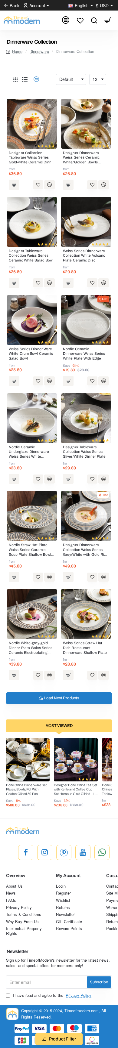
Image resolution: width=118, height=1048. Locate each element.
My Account (68, 875)
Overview (15, 875)
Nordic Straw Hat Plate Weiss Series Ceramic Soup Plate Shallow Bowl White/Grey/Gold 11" (30, 550)
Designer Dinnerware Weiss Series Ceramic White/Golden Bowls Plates (81, 158)
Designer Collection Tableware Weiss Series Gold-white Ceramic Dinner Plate (32, 158)
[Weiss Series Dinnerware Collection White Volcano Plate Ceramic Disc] (86, 222)
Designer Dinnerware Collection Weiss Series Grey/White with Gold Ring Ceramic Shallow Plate (86, 550)
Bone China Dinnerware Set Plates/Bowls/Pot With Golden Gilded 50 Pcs (26, 789)
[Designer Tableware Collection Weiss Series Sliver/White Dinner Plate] (86, 418)
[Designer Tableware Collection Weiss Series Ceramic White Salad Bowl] (32, 222)
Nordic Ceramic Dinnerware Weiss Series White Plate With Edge (84, 353)
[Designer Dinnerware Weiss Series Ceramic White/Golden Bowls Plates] (86, 124)
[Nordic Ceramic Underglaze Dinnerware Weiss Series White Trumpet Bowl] (32, 418)
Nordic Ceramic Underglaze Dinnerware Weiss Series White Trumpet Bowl (29, 452)
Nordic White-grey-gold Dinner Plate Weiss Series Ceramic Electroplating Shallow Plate (31, 648)
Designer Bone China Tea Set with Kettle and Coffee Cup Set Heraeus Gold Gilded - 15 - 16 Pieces (75, 789)
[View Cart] (107, 20)
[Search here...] (94, 20)
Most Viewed (59, 726)
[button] (14, 185)
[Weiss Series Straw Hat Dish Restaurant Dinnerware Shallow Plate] (86, 614)
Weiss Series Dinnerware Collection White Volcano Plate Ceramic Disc (84, 255)
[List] (24, 79)
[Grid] (15, 79)
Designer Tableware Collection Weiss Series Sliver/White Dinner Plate (84, 452)
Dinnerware (39, 51)
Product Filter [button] (62, 1039)
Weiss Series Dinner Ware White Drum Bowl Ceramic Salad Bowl (31, 353)
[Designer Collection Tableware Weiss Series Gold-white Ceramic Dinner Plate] (32, 124)
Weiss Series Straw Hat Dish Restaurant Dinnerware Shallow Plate (85, 647)
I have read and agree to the (51, 995)
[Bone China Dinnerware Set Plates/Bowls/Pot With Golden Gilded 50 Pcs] (28, 759)
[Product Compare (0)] (34, 79)
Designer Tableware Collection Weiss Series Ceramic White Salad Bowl (31, 255)
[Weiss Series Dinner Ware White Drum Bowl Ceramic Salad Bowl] (32, 320)
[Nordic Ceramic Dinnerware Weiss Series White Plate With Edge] (86, 320)
